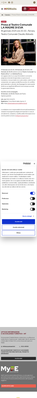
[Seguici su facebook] (9, 2)
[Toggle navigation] (2, 9)
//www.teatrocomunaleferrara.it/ (17, 103)
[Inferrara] (10, 9)
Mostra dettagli (27, 216)
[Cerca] (34, 2)
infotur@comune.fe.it (22, 116)
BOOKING (32, 9)
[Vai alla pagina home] (2, 15)
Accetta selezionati (18, 227)
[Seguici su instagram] (12, 2)
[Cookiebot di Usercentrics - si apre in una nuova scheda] (23, 164)
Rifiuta (18, 233)
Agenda (7, 15)
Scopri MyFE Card (8, 386)
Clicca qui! (18, 358)
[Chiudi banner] (34, 163)
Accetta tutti (18, 221)
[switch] (32, 198)
